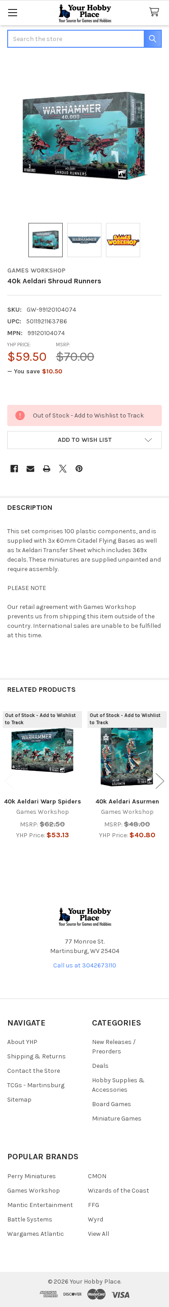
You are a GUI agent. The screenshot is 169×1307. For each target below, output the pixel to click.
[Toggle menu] (12, 12)
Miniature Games (117, 1118)
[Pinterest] (79, 469)
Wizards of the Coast (118, 1190)
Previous (9, 780)
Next (160, 780)
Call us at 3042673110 (84, 965)
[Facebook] (14, 469)
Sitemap (19, 1099)
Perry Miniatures (31, 1176)
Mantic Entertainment (40, 1205)
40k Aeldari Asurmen (127, 801)
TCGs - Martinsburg (35, 1085)
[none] (84, 136)
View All (98, 1234)
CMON (97, 1176)
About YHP (22, 1042)
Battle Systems (29, 1219)
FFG (93, 1205)
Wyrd (95, 1219)
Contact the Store (33, 1071)
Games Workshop (33, 1190)
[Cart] (156, 12)
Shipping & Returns (36, 1056)
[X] (63, 469)
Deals (100, 1066)
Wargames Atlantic (35, 1234)
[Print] (47, 469)
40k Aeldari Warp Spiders (42, 801)
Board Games (111, 1104)
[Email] (30, 469)
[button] (84, 440)
